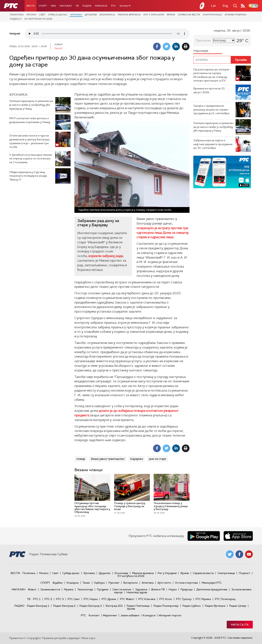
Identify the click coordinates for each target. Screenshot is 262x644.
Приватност (17, 638)
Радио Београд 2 (64, 605)
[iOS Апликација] (222, 172)
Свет (42, 14)
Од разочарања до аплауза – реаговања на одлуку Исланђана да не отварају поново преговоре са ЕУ (212, 75)
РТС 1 (37, 599)
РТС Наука (91, 599)
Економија (107, 14)
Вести (30, 5)
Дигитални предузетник (211, 589)
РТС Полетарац (225, 599)
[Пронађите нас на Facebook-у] (239, 554)
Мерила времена (129, 14)
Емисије (101, 5)
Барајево (136, 459)
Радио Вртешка (215, 605)
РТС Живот (127, 599)
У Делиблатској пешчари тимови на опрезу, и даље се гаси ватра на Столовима (30, 158)
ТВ (77, 5)
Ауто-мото (164, 582)
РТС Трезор (184, 599)
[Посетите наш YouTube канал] (249, 554)
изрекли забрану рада (105, 256)
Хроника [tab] (18, 94)
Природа (186, 589)
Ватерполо (130, 582)
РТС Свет (74, 599)
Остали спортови (186, 582)
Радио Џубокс (191, 605)
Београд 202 (114, 605)
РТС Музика (203, 599)
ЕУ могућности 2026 (38, 18)
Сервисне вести (189, 14)
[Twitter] (166, 46)
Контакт (94, 615)
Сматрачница (212, 14)
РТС (113, 5)
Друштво (91, 14)
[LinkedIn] (176, 46)
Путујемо (103, 589)
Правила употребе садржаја (60, 638)
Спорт (43, 5)
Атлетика (148, 582)
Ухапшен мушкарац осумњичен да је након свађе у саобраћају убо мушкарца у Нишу (31, 104)
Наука (173, 589)
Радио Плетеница (138, 605)
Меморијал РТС (212, 582)
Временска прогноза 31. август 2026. (209, 90)
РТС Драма (108, 599)
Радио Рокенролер (166, 605)
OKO (53, 5)
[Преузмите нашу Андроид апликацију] (204, 536)
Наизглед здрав (136, 592)
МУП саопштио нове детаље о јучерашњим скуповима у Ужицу (29, 120)
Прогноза (203, 40)
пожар (80, 459)
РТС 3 (60, 599)
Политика (17, 14)
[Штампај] (185, 46)
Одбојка (99, 582)
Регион (31, 14)
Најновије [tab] (200, 51)
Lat (213, 6)
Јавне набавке (129, 615)
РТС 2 (48, 599)
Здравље (141, 589)
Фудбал (58, 582)
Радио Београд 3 (90, 605)
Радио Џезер (237, 605)
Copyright (33, 638)
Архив (131, 608)
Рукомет (114, 582)
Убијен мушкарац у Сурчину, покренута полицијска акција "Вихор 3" (28, 175)
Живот (32, 589)
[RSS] (243, 6)
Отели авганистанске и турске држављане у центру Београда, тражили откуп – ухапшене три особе (29, 141)
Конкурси (149, 615)
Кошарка (73, 582)
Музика (68, 589)
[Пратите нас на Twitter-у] (230, 554)
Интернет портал (170, 615)
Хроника (76, 14)
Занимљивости (50, 589)
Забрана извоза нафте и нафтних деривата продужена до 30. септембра (212, 144)
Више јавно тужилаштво (107, 459)
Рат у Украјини (153, 14)
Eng (225, 6)
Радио (86, 5)
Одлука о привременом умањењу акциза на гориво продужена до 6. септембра (211, 109)
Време (171, 14)
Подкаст (16, 18)
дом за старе (157, 459)
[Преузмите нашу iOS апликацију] (238, 536)
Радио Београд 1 (38, 605)
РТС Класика (146, 599)
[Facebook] (157, 46)
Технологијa (85, 589)
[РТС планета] (202, 6)
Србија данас (58, 14)
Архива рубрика (235, 14)
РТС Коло (165, 599)
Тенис (86, 582)
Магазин (66, 5)
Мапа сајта (240, 624)
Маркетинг (110, 615)
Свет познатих (121, 589)
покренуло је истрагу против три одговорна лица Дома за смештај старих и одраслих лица (162, 232)
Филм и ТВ (158, 589)
